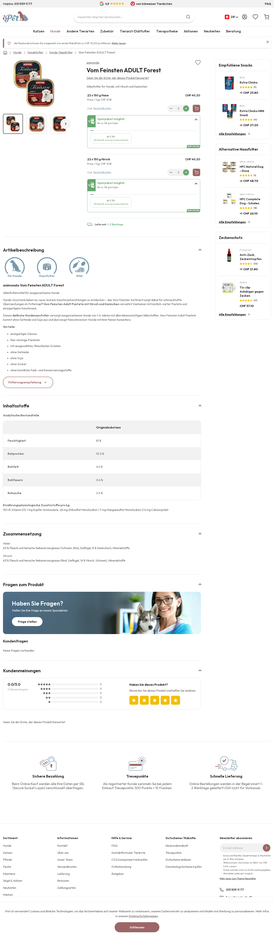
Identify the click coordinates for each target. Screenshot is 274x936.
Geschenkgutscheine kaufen (184, 867)
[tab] (143, 121)
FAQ (268, 4)
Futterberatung (121, 867)
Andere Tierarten (80, 31)
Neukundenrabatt (177, 845)
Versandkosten (102, 108)
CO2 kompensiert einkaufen (129, 859)
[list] (34, 84)
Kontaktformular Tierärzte (128, 853)
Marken (8, 894)
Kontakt (62, 845)
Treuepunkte (174, 853)
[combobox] (134, 16)
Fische (7, 867)
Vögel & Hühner (12, 881)
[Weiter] (65, 124)
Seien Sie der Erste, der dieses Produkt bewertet (117, 78)
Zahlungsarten (66, 888)
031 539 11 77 (235, 889)
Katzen (38, 31)
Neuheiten (212, 31)
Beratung (233, 31)
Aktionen (191, 31)
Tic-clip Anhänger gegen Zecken (252, 292)
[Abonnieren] (266, 848)
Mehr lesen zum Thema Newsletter (238, 878)
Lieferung (63, 874)
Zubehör (107, 31)
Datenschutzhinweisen (143, 916)
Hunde (55, 31)
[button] (231, 17)
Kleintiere (9, 874)
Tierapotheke (167, 31)
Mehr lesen (119, 43)
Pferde (7, 859)
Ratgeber (117, 874)
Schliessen (137, 927)
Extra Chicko (249, 82)
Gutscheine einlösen (178, 859)
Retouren (63, 881)
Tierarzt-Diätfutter (135, 31)
